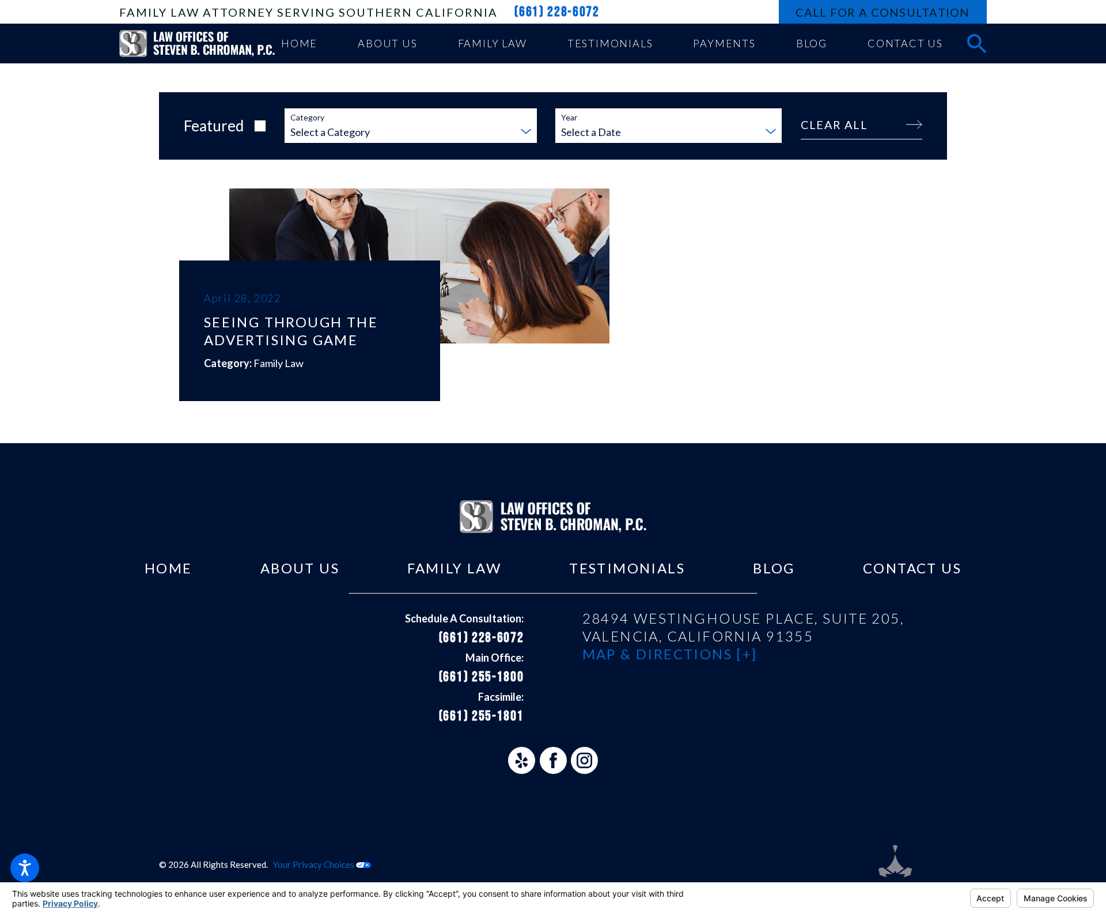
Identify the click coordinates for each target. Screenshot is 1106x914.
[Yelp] (521, 760)
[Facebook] (553, 760)
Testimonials (627, 568)
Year (569, 117)
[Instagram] (584, 760)
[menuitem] (299, 43)
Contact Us (912, 568)
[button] (24, 867)
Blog (774, 568)
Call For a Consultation (883, 12)
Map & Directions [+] (669, 653)
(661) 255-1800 (481, 676)
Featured (214, 125)
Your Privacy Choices (314, 864)
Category (307, 117)
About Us (299, 568)
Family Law (454, 568)
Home (168, 568)
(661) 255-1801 (481, 716)
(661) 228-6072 (557, 11)
